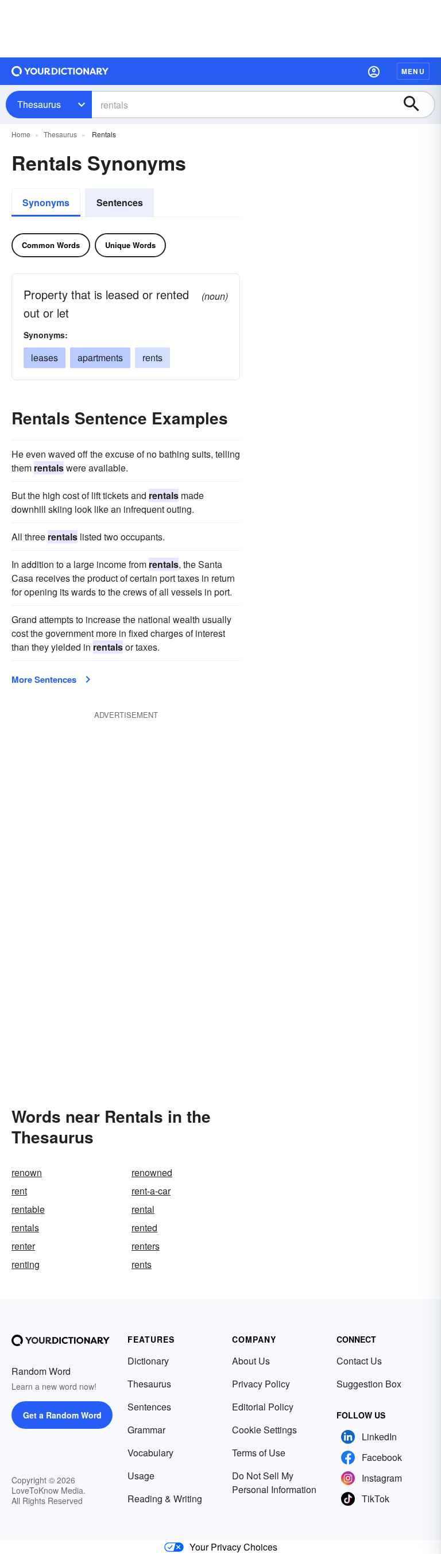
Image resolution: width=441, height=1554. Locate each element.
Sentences (119, 202)
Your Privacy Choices (233, 1546)
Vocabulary (150, 1452)
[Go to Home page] (60, 71)
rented (144, 1227)
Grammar (146, 1429)
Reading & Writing (164, 1498)
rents (152, 357)
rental (142, 1209)
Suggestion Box (368, 1383)
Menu (413, 71)
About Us (251, 1360)
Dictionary (148, 1360)
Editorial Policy (262, 1406)
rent (19, 1190)
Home (20, 134)
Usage (140, 1475)
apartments (100, 357)
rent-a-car (151, 1190)
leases (44, 357)
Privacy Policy (261, 1383)
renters (145, 1246)
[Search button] (417, 104)
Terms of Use (258, 1452)
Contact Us (359, 1360)
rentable (28, 1209)
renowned (151, 1172)
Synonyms (45, 202)
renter (23, 1246)
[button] (374, 71)
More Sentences (43, 679)
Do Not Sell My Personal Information (274, 1482)
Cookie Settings (264, 1429)
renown (26, 1172)
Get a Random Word (62, 1415)
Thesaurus (39, 104)
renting (25, 1264)
